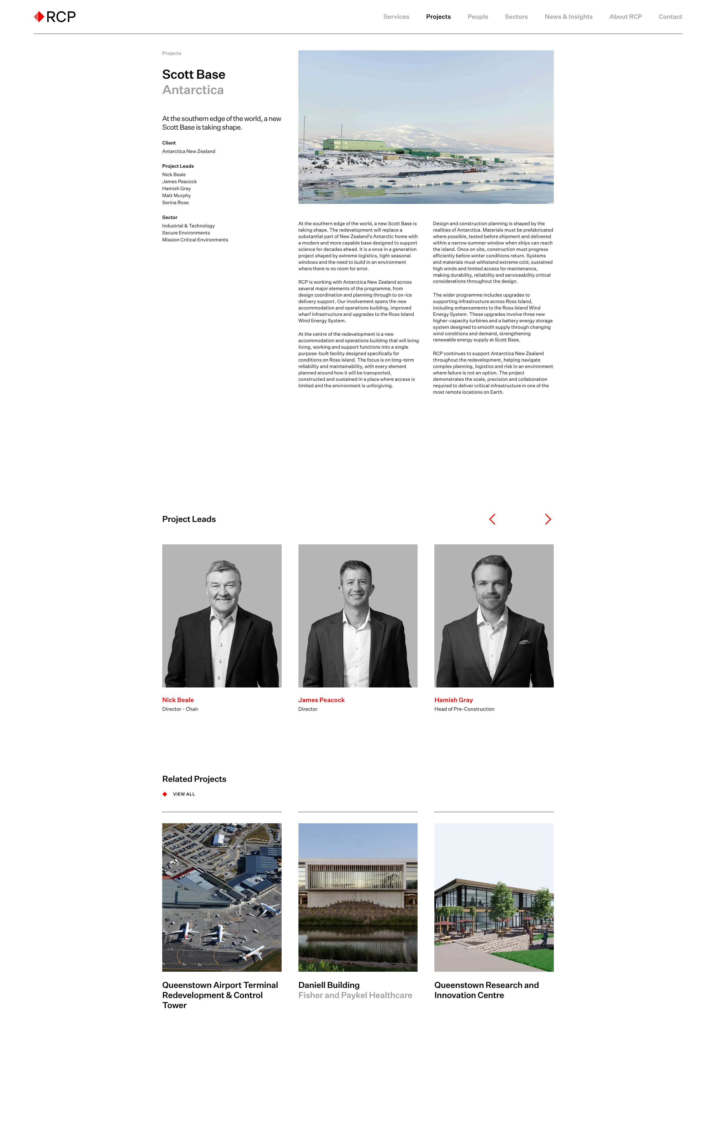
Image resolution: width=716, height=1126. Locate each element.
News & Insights (569, 16)
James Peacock (179, 182)
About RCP (625, 16)
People (478, 16)
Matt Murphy (176, 196)
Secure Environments (186, 233)
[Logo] (55, 16)
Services (396, 16)
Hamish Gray (176, 189)
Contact (670, 16)
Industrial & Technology (188, 226)
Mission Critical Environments (195, 240)
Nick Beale (174, 175)
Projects (438, 16)
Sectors (516, 16)
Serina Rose (175, 203)
